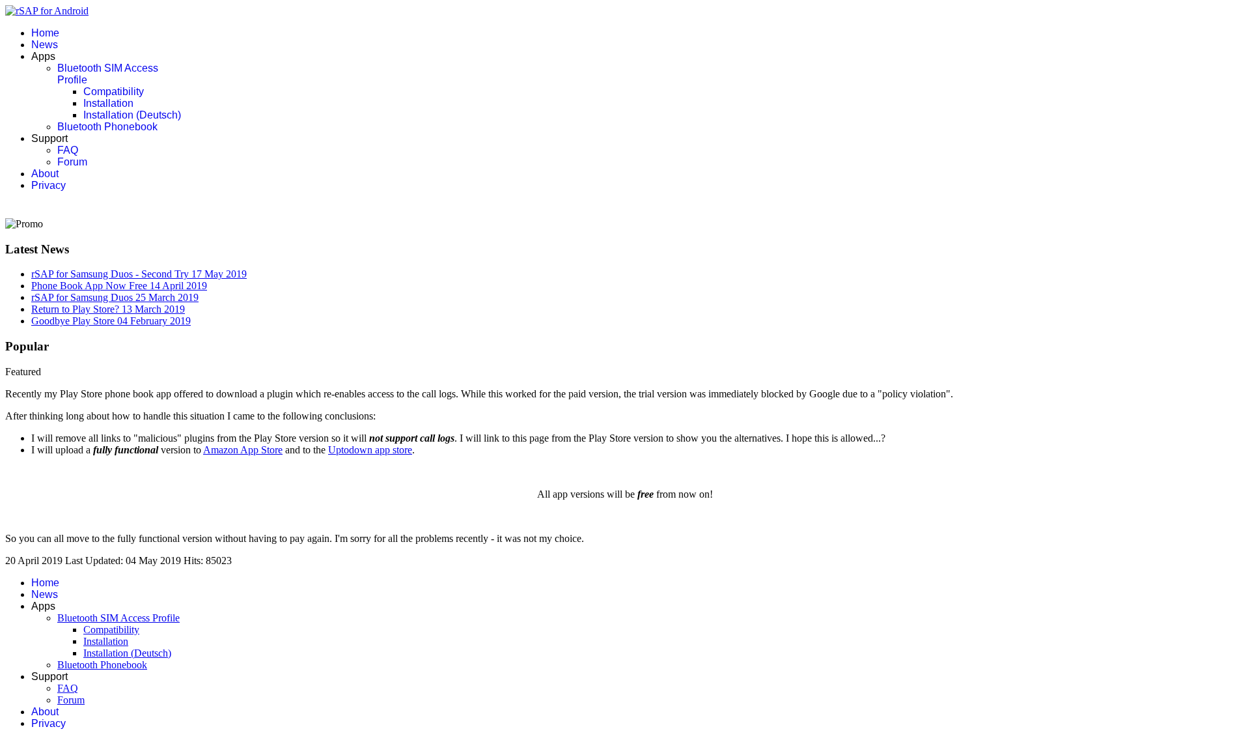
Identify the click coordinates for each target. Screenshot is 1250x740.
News (44, 44)
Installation (108, 103)
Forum (72, 161)
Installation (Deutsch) (132, 115)
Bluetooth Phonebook (107, 126)
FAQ (67, 150)
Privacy (48, 185)
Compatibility (113, 91)
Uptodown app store (370, 449)
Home (45, 32)
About (45, 173)
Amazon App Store (243, 449)
